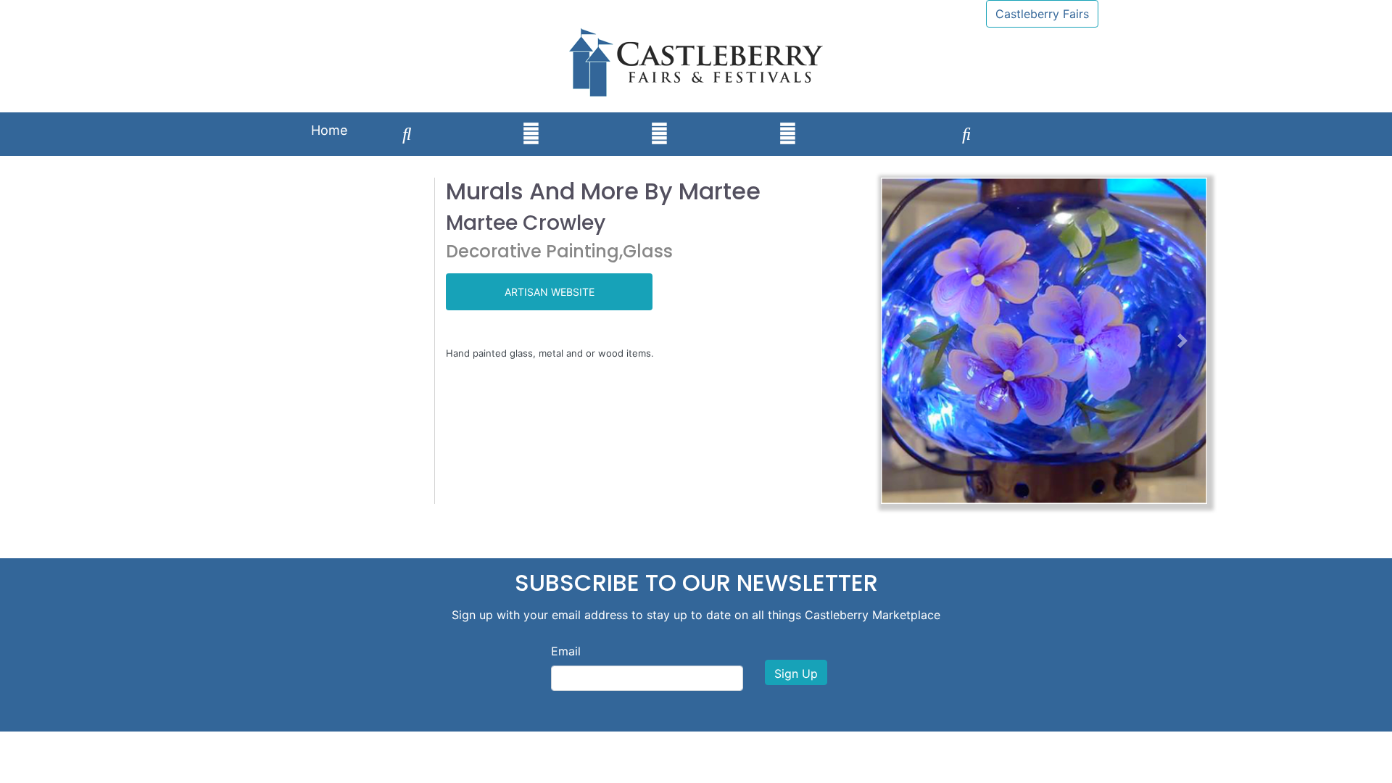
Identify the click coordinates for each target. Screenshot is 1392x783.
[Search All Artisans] (407, 134)
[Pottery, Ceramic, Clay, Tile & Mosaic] (659, 134)
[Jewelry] (595, 120)
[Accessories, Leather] (531, 134)
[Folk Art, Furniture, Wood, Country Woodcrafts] (1026, 120)
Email (566, 651)
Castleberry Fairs (1042, 14)
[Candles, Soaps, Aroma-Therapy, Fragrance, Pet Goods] (907, 120)
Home (329, 130)
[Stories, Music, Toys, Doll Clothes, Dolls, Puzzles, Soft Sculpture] (966, 134)
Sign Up (796, 673)
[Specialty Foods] (1082, 120)
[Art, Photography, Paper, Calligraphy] (467, 120)
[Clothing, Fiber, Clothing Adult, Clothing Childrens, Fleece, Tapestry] (723, 120)
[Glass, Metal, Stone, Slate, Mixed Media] (852, 120)
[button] (905, 341)
